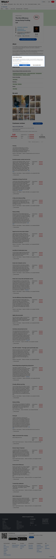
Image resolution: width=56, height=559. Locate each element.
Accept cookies (24, 65)
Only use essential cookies (37, 65)
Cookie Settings (16, 65)
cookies (18, 59)
